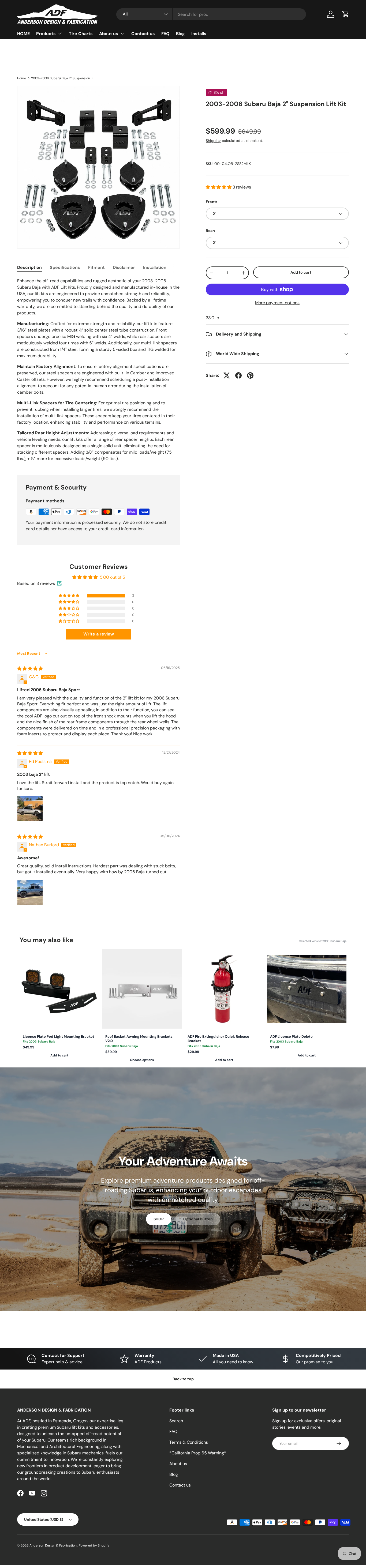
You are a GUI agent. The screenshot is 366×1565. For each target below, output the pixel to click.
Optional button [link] (198, 1219)
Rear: (210, 230)
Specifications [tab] (65, 267)
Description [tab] (29, 267)
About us (108, 33)
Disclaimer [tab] (124, 267)
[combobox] (211, 14)
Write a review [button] (98, 634)
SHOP (159, 1219)
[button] (346, 14)
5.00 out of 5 (112, 577)
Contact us (143, 33)
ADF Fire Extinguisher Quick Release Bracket (218, 1038)
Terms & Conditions (188, 1442)
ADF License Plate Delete (291, 1036)
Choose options (142, 1060)
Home (21, 78)
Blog (180, 33)
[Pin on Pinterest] (250, 375)
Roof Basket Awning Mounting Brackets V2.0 (139, 1038)
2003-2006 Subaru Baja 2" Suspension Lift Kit (63, 78)
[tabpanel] (98, 370)
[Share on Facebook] (238, 375)
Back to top (183, 1378)
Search (176, 1421)
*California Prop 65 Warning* (197, 1453)
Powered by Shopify (94, 1545)
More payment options (277, 303)
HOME (23, 33)
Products (46, 33)
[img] (30, 668)
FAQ (165, 33)
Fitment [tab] (96, 267)
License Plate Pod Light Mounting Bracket (58, 1036)
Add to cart (300, 272)
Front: (211, 201)
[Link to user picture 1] (30, 809)
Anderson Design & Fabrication (53, 1545)
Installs (198, 33)
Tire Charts (81, 33)
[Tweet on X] (227, 375)
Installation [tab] (154, 267)
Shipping (213, 140)
